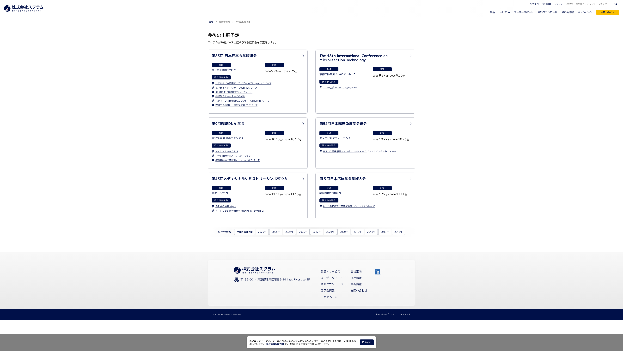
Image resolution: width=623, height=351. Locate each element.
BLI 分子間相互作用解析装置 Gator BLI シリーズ (349, 206)
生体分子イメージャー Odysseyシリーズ (236, 87)
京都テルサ (218, 193)
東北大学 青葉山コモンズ (226, 138)
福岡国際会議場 (328, 193)
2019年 (358, 231)
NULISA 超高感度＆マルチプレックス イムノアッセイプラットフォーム (359, 151)
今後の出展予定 (245, 231)
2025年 (276, 231)
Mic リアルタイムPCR (226, 151)
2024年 (289, 231)
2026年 (262, 231)
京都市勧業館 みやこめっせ (335, 74)
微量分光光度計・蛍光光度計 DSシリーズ (236, 105)
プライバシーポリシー (385, 314)
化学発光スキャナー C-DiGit (230, 96)
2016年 (398, 231)
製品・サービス (498, 12)
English (558, 3)
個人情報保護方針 (275, 343)
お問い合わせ (608, 12)
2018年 (371, 231)
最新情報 (356, 284)
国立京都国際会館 (222, 70)
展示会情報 (568, 12)
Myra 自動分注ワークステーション (233, 155)
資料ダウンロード (547, 12)
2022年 (317, 231)
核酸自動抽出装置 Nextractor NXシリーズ (237, 160)
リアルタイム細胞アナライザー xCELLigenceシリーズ (243, 83)
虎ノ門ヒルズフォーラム (333, 138)
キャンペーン (585, 12)
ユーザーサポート (523, 12)
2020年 (344, 231)
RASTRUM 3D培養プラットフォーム (233, 91)
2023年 (303, 231)
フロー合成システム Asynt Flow (340, 87)
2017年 (385, 231)
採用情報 (547, 3)
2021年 (330, 231)
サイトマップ (404, 314)
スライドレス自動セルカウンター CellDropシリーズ (242, 100)
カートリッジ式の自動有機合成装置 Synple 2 (239, 210)
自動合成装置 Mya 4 (225, 206)
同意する (366, 342)
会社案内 (534, 3)
